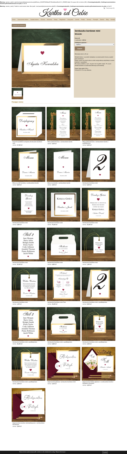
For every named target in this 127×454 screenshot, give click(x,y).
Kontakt (113, 19)
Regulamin (62, 19)
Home (13, 19)
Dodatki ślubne (34, 19)
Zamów (79, 48)
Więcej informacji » (61, 452)
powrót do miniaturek (19, 25)
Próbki (83, 19)
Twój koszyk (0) (110, 8)
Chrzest (43, 19)
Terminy (89, 19)
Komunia (49, 19)
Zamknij (105, 452)
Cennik (77, 19)
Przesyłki (95, 19)
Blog (107, 19)
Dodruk (102, 19)
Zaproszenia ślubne (23, 19)
